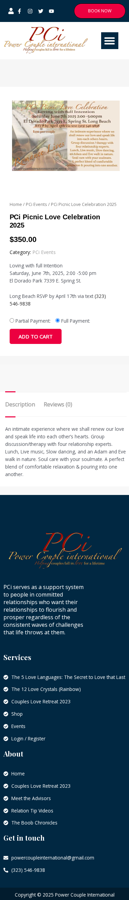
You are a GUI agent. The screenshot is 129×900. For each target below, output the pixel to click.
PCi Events (36, 204)
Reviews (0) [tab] (58, 404)
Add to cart (36, 336)
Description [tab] (20, 404)
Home (16, 204)
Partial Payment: (33, 321)
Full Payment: (76, 321)
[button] (109, 40)
